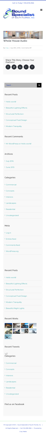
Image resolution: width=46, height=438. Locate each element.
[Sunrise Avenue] (8, 325)
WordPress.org (12, 251)
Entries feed (11, 239)
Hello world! (11, 102)
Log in (8, 233)
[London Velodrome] (25, 331)
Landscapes (11, 203)
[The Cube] (33, 331)
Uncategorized (12, 215)
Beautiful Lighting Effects (16, 108)
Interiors (9, 197)
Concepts (10, 191)
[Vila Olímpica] (8, 337)
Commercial (11, 185)
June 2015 (10, 167)
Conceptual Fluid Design (16, 120)
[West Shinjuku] (8, 331)
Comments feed (13, 245)
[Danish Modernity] (33, 325)
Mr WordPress (12, 144)
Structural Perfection (15, 114)
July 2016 (10, 161)
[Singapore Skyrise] (16, 325)
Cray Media (23, 431)
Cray (7, 48)
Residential (10, 209)
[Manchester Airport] (16, 331)
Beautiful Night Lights (15, 308)
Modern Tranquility (14, 126)
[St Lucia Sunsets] (25, 325)
